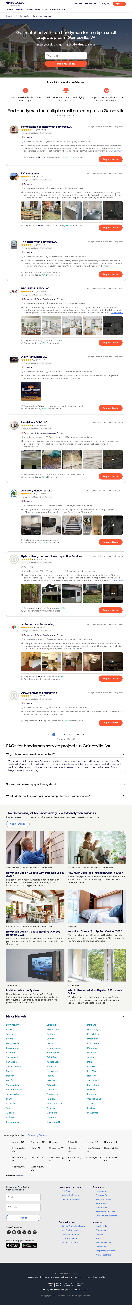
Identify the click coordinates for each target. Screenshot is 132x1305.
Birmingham (12, 1025)
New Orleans (53, 1029)
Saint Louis (52, 1066)
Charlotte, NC (38, 1142)
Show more (117, 151)
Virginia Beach (94, 1099)
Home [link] (9, 16)
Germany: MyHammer (50, 1277)
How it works (101, 1226)
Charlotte (52, 1089)
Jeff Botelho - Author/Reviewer (84, 868)
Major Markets (16, 1016)
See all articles (17, 824)
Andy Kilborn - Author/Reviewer (22, 868)
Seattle (91, 1103)
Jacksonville (12, 1094)
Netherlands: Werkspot (83, 1277)
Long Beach (12, 1043)
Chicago (10, 1117)
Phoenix (10, 1029)
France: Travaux (33, 1277)
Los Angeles (12, 1048)
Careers (99, 1234)
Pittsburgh (92, 1038)
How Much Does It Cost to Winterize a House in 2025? (35, 874)
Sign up (23, 1217)
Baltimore (52, 1034)
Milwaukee (92, 1112)
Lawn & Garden (33, 9)
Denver (10, 1075)
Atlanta (10, 1112)
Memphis (92, 1048)
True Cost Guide (103, 1195)
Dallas (90, 1062)
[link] (66, 129)
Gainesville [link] (25, 16)
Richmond (92, 1094)
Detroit (50, 1043)
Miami (9, 1099)
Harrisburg (92, 1029)
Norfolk (91, 1089)
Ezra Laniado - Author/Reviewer (22, 927)
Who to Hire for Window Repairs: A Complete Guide (95, 992)
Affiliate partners (103, 1255)
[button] (31, 210)
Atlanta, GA (18, 1142)
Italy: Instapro (66, 1277)
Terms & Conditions (81, 1290)
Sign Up (119, 3)
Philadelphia (93, 1034)
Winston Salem (55, 1103)
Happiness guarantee (105, 1251)
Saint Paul (52, 1057)
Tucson (10, 1034)
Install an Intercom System (22, 990)
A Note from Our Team (106, 1212)
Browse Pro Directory (71, 1195)
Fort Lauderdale (14, 1089)
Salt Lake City (94, 1085)
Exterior (19, 9)
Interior (10, 9)
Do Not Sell (68, 1284)
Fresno (9, 1038)
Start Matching (65, 63)
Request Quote (110, 159)
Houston (91, 1075)
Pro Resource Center (70, 1234)
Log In (105, 3)
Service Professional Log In (73, 1226)
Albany (50, 1075)
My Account (101, 1191)
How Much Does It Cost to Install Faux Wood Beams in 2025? (33, 933)
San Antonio (93, 1080)
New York (52, 1080)
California (58, 1284)
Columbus (52, 1117)
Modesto (11, 1052)
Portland (91, 1025)
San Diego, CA (93, 1157)
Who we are (101, 1230)
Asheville (51, 1085)
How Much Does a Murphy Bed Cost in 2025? (95, 931)
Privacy (51, 1284)
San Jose (10, 1071)
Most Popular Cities (14, 1135)
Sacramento (12, 1057)
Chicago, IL (55, 1142)
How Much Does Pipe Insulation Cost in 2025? (95, 872)
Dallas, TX (72, 1142)
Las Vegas (52, 1071)
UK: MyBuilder (100, 1277)
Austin (90, 1057)
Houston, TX (110, 1142)
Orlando (10, 1103)
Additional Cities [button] (13, 1175)
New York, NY (111, 1148)
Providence (93, 1043)
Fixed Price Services (70, 1199)
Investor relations (103, 1242)
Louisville (51, 1025)
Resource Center (103, 1199)
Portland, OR (37, 1157)
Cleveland (52, 1112)
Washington (12, 1085)
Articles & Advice (57, 9)
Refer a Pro (101, 1203)
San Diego (11, 1062)
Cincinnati (52, 1108)
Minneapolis (53, 1052)
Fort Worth (93, 1071)
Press (98, 1238)
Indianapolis (12, 1122)
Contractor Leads (69, 1238)
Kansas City (53, 1062)
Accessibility (79, 1285)
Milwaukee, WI (56, 1148)
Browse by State (36, 1135)
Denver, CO (92, 1142)
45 (78, 735)
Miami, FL (36, 1148)
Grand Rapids (54, 1048)
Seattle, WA (18, 1166)
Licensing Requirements (106, 1216)
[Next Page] (83, 734)
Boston (50, 1038)
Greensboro (53, 1094)
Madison (91, 1108)
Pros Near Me (102, 1207)
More (44, 9)
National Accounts (69, 1242)
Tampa (9, 1108)
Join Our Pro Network (71, 1230)
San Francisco (13, 1066)
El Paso (91, 1066)
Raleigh (51, 1099)
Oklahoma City (54, 1122)
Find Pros (65, 1191)
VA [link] (16, 16)
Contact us (101, 1246)
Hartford (10, 1080)
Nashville (92, 1052)
